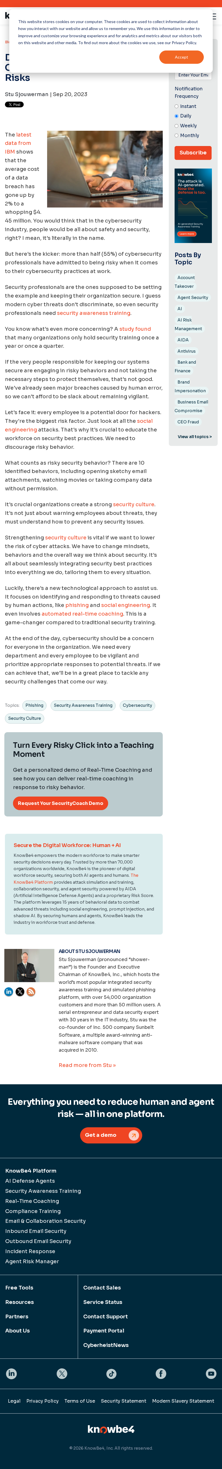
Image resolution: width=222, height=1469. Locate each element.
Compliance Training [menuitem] (33, 1211)
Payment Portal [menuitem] (103, 1331)
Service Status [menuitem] (102, 1302)
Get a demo (100, 1135)
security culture (133, 504)
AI (179, 308)
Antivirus (186, 351)
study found (135, 329)
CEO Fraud (188, 422)
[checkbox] (193, 121)
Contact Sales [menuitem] (102, 1288)
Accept (181, 57)
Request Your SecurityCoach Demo (60, 803)
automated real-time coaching (82, 614)
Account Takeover (185, 282)
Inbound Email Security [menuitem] (35, 1231)
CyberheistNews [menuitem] (106, 1345)
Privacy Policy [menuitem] (42, 1401)
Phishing (34, 705)
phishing (77, 605)
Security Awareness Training (83, 705)
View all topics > (195, 436)
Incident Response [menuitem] (30, 1251)
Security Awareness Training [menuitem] (43, 1191)
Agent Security (192, 297)
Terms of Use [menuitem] (79, 1401)
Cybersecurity (137, 705)
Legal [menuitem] (14, 1401)
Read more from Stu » (87, 1065)
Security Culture (24, 718)
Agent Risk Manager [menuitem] (32, 1261)
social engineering (125, 605)
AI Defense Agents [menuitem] (30, 1181)
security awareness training (93, 313)
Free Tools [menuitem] (19, 1288)
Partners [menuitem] (16, 1316)
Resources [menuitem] (19, 1302)
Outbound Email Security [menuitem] (38, 1241)
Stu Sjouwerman (27, 94)
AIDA (183, 340)
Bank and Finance (185, 366)
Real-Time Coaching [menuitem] (32, 1201)
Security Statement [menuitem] (123, 1401)
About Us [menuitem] (17, 1331)
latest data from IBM (18, 143)
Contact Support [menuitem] (105, 1316)
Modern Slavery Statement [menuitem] (183, 1401)
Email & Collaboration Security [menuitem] (45, 1221)
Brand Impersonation (190, 386)
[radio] (193, 107)
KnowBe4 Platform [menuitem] (30, 1171)
